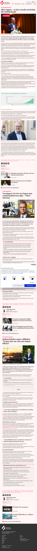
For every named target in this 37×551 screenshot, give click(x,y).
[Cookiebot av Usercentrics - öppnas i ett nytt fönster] (31, 264)
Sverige (32, 304)
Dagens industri (16, 239)
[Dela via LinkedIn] (6, 163)
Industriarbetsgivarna (16, 490)
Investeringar (5, 491)
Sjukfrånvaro (9, 492)
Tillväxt (28, 490)
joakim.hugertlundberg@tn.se (13, 311)
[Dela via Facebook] (2, 163)
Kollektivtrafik (7, 490)
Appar (21, 535)
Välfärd (4, 490)
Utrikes (3, 541)
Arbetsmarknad (4, 535)
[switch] (14, 279)
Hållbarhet (3, 540)
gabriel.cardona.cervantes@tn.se (13, 499)
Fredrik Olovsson (21, 303)
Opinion (3, 539)
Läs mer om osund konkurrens (11, 333)
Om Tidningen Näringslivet (23, 540)
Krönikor (3, 542)
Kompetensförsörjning (29, 491)
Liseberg (26, 303)
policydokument (13, 403)
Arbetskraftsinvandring (17, 491)
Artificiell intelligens (10, 491)
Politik (3, 303)
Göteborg (28, 304)
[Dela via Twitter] (4, 163)
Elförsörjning (5, 492)
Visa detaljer (32, 282)
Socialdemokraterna (6, 304)
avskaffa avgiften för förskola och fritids (10, 428)
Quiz (2, 543)
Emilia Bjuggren (16, 303)
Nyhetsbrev (21, 536)
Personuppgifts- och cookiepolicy (24, 539)
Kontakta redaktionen (23, 538)
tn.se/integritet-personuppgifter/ (17, 273)
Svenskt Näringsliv (15, 304)
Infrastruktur (7, 303)
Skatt (25, 490)
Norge (20, 492)
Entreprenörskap (4, 538)
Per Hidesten (22, 490)
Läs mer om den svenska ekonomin (12, 521)
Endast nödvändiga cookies (18, 285)
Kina (15, 492)
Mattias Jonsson (31, 303)
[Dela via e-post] (8, 163)
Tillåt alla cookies (30, 285)
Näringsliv (3, 536)
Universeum (21, 304)
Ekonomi (3, 537)
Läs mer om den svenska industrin (11, 187)
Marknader (25, 304)
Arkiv (20, 537)
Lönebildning (24, 491)
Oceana (10, 304)
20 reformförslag (21, 413)
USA (17, 492)
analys (16, 299)
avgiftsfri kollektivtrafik (13, 427)
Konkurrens (11, 303)
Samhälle (31, 490)
